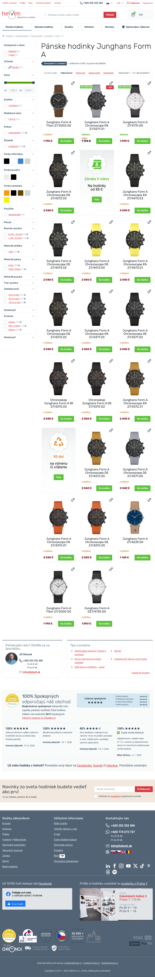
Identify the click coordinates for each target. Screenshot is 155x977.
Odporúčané (67, 73)
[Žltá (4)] (6, 200)
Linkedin (109, 866)
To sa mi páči (17, 904)
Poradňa (58, 850)
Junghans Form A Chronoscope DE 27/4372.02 (58, 334)
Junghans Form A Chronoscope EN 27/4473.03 (135, 195)
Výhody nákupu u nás (65, 828)
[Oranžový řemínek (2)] (6, 193)
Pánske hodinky (22, 36)
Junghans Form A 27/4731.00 (135, 123)
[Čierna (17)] (6, 161)
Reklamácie (20, 839)
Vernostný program (12, 850)
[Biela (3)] (13, 161)
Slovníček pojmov (63, 845)
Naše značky (61, 823)
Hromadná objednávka (66, 861)
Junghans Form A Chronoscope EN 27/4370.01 (58, 542)
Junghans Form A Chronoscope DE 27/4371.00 (135, 473)
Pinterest (150, 866)
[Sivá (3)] (27, 161)
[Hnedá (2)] (20, 193)
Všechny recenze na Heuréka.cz (39, 718)
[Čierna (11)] (13, 193)
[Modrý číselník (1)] (20, 161)
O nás (57, 834)
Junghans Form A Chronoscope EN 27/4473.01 (135, 264)
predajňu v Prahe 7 (134, 883)
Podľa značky (36, 36)
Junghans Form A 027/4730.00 (96, 609)
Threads (109, 872)
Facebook (115, 866)
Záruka (6, 855)
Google (98, 765)
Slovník (117, 651)
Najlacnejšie (94, 73)
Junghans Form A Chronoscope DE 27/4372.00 (96, 473)
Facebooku (84, 765)
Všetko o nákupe (9, 3)
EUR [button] (119, 3)
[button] (109, 3)
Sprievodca (138, 27)
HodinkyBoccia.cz (109, 963)
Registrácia (148, 3)
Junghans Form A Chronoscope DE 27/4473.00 (96, 264)
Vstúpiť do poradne (140, 673)
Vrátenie (6, 839)
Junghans (49, 36)
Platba (5, 834)
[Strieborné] (6, 177)
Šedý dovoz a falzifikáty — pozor (90, 667)
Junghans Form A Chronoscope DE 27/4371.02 (135, 334)
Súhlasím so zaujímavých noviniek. (120, 796)
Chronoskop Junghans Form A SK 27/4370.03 (58, 403)
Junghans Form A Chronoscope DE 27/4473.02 (58, 264)
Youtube (129, 866)
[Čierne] (13, 177)
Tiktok (143, 866)
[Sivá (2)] (27, 193)
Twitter (136, 866)
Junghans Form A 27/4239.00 (135, 540)
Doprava (6, 828)
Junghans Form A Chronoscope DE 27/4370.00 (96, 542)
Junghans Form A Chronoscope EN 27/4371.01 (96, 125)
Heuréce (112, 765)
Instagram (122, 866)
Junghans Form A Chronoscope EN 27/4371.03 (96, 334)
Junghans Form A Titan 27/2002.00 (58, 123)
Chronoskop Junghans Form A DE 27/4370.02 (97, 403)
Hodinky (9, 36)
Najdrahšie (108, 73)
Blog (30, 3)
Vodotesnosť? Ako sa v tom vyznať (130, 659)
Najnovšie (80, 73)
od (5, 90)
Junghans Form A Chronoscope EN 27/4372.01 (135, 403)
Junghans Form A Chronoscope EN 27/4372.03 (58, 195)
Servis (5, 861)
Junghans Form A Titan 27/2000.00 (58, 609)
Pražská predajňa (43, 3)
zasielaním (115, 796)
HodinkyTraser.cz (91, 963)
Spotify (115, 872)
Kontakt (57, 3)
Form (57, 36)
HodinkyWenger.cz (73, 963)
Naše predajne (10, 866)
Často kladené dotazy (65, 839)
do (21, 90)
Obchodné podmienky (14, 845)
